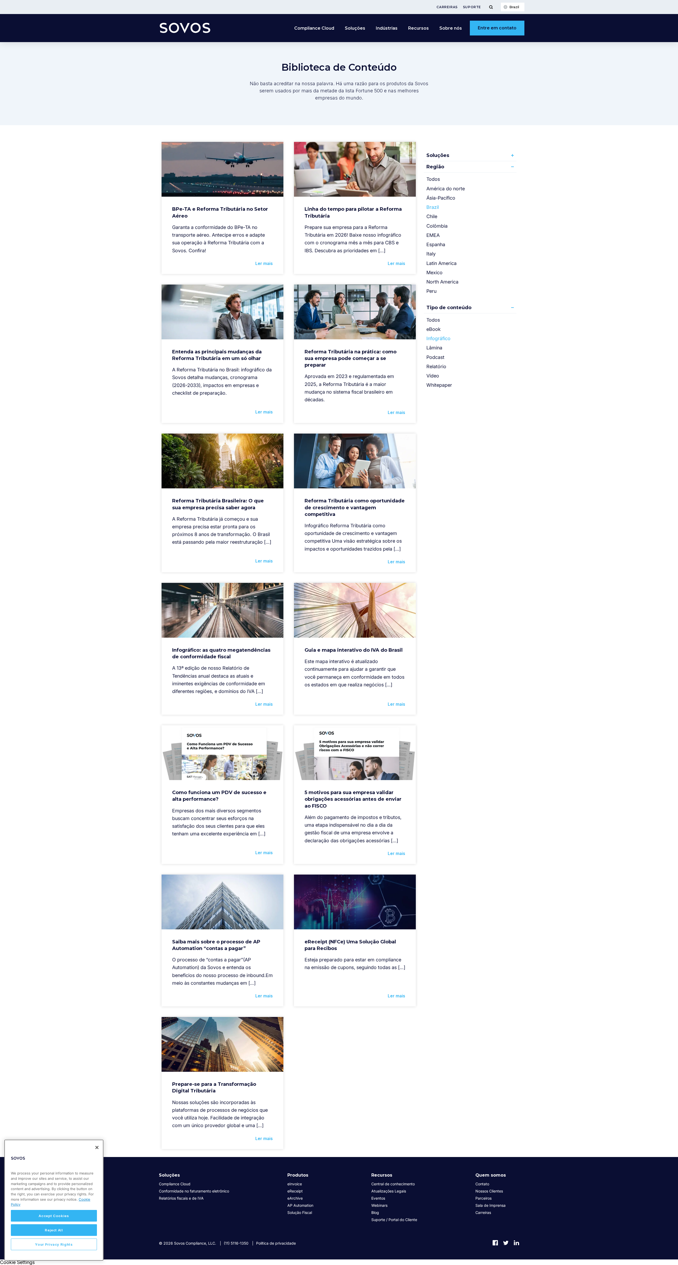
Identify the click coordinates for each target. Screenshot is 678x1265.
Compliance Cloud (314, 28)
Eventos (378, 1198)
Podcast (435, 357)
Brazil (432, 207)
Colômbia (437, 226)
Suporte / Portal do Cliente (394, 1219)
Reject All (54, 1230)
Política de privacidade (276, 1243)
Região (435, 167)
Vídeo (432, 376)
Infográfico (438, 338)
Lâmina (434, 347)
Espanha (435, 244)
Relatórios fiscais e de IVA (181, 1198)
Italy (431, 253)
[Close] (97, 1147)
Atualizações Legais (388, 1191)
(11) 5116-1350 (236, 1243)
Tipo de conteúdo (448, 307)
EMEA (433, 235)
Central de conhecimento (393, 1184)
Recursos (381, 1175)
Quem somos (490, 1175)
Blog (375, 1212)
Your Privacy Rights (54, 1244)
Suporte (472, 7)
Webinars (379, 1205)
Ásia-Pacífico (440, 198)
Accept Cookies (54, 1216)
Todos (433, 179)
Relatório (436, 366)
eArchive (295, 1198)
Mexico (434, 272)
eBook (433, 329)
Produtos (297, 1175)
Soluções (437, 155)
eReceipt (295, 1191)
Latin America (441, 263)
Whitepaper (439, 385)
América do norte (445, 188)
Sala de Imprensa (490, 1205)
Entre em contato (497, 27)
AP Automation (300, 1205)
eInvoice (294, 1184)
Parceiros (483, 1198)
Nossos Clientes (489, 1191)
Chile (431, 216)
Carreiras (446, 7)
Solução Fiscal (299, 1212)
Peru (431, 291)
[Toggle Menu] (491, 7)
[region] (54, 1200)
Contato (482, 1184)
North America (442, 282)
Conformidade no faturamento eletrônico (194, 1191)
